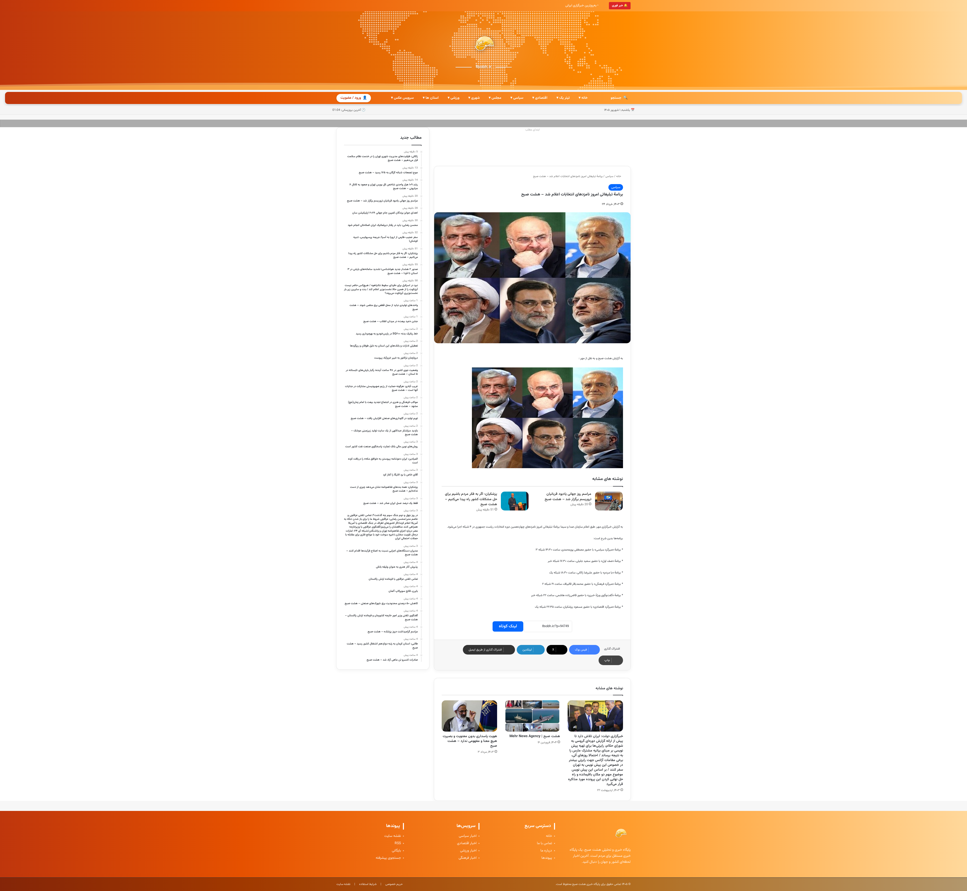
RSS (398, 843)
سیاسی (609, 176)
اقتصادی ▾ (539, 98)
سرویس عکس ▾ (402, 98)
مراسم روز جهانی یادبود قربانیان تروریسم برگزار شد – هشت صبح (568, 496)
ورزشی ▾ (453, 98)
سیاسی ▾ (516, 98)
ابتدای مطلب (532, 130)
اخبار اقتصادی (466, 843)
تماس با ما (544, 843)
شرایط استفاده (367, 884)
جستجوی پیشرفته (388, 858)
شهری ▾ (474, 98)
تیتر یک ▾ (563, 98)
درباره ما (546, 850)
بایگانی (396, 850)
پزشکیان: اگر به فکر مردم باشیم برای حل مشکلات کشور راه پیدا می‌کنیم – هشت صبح (471, 499)
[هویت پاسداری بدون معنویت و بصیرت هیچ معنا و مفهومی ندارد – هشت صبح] (469, 716)
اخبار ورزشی (468, 850)
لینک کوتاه (508, 626)
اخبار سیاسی (467, 836)
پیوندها (546, 858)
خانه (619, 176)
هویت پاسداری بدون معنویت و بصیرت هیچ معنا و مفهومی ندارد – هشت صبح (470, 741)
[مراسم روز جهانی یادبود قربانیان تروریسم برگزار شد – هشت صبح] (609, 501)
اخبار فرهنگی (467, 858)
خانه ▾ (583, 98)
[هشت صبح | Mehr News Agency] (532, 716)
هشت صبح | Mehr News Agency (534, 736)
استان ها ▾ (431, 98)
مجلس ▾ (495, 98)
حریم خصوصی (394, 884)
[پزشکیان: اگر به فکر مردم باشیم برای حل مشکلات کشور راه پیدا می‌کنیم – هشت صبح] (515, 501)
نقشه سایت (392, 836)
